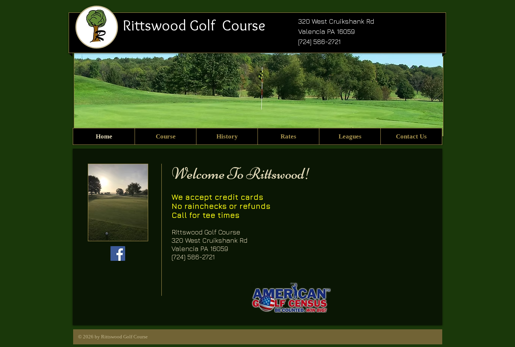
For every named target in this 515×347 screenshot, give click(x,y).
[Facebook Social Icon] (117, 253)
